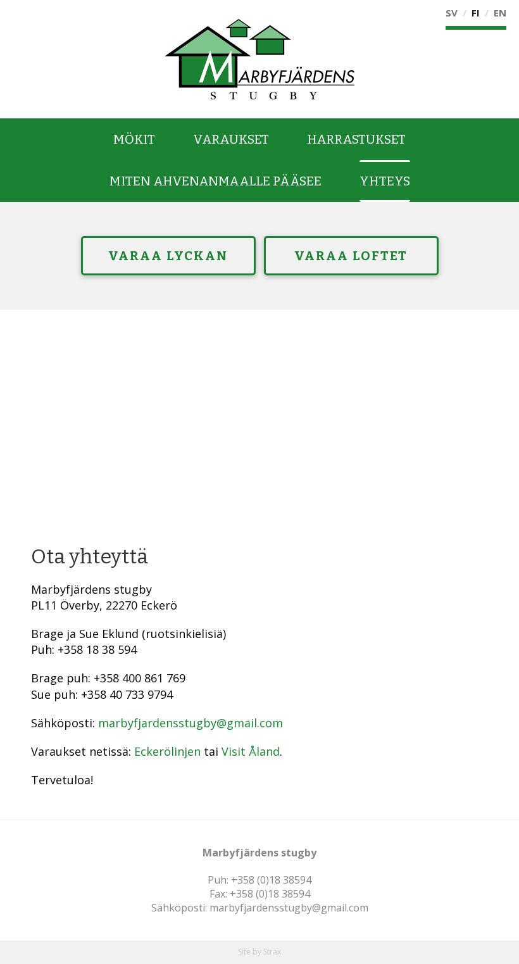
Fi (476, 12)
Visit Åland (251, 751)
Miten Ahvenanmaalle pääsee (215, 181)
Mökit (134, 139)
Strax (272, 951)
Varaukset (231, 139)
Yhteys (385, 181)
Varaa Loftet (351, 255)
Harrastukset (356, 139)
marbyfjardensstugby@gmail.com (190, 722)
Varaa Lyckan (168, 255)
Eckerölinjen (167, 751)
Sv (452, 12)
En (500, 12)
